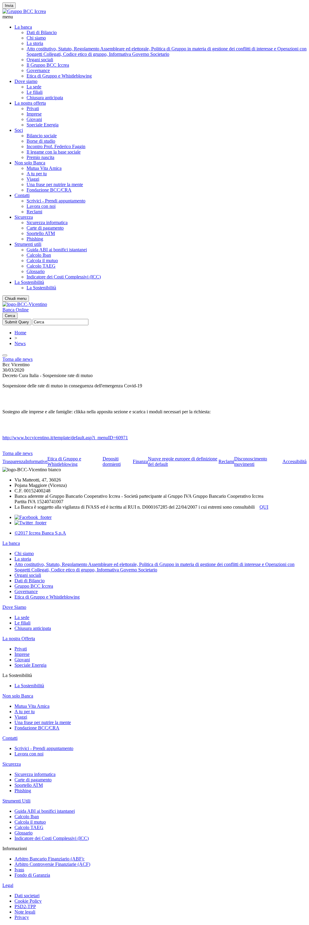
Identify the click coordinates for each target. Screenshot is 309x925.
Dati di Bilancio (42, 32)
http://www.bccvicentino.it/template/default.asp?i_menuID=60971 (65, 437)
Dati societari (27, 895)
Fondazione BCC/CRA (49, 189)
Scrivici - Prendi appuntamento (56, 200)
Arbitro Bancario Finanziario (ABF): (49, 858)
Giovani (34, 119)
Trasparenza (13, 461)
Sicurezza (23, 217)
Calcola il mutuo (42, 260)
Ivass (19, 869)
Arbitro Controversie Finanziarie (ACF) (52, 864)
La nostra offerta (30, 103)
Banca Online (15, 309)
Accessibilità (294, 461)
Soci (18, 130)
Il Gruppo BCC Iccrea (48, 65)
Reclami (34, 211)
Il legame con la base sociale (54, 151)
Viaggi (33, 179)
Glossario (36, 271)
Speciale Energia (43, 124)
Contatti (22, 195)
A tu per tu (37, 173)
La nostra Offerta (18, 638)
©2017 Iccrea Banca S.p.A (40, 533)
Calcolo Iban (39, 255)
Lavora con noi (41, 206)
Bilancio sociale (42, 135)
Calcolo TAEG (41, 266)
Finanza (140, 461)
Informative (36, 461)
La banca (23, 27)
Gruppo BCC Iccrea (33, 586)
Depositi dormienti (112, 461)
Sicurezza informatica (47, 222)
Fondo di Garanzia (32, 875)
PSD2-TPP (25, 906)
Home (20, 332)
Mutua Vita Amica (44, 168)
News (20, 343)
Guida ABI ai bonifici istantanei (57, 249)
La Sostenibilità (29, 282)
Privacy (21, 917)
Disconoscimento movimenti (250, 461)
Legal (7, 885)
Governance (38, 70)
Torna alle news (17, 359)
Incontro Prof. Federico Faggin (56, 146)
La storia (35, 43)
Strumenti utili (27, 244)
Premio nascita (40, 157)
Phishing (35, 238)
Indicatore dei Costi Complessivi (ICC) (64, 276)
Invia (9, 5)
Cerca (10, 315)
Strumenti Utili (16, 800)
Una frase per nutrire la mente (55, 184)
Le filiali (35, 92)
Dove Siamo (14, 607)
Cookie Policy (28, 901)
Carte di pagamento (45, 227)
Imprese (34, 113)
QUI (264, 507)
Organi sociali (40, 59)
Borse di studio (41, 141)
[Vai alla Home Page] (24, 304)
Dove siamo (25, 81)
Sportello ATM (41, 233)
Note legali (24, 911)
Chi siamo (36, 37)
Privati (33, 108)
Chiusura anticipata (45, 97)
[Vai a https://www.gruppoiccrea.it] (24, 11)
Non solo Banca (29, 162)
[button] (154, 17)
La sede (34, 86)
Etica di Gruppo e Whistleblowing (59, 75)
